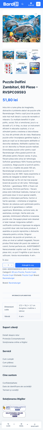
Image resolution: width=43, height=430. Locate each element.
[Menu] (38, 4)
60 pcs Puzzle (18, 272)
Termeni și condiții (10, 390)
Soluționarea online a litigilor (15, 342)
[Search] (22, 4)
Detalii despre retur (11, 335)
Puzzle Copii (30, 272)
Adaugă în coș (28, 265)
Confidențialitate (10, 383)
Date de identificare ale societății (17, 386)
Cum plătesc (8, 362)
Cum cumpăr (8, 359)
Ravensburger (9, 278)
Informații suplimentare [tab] (21, 295)
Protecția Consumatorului (14, 338)
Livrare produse (9, 366)
